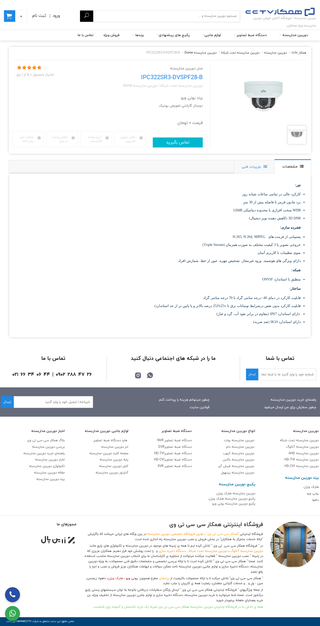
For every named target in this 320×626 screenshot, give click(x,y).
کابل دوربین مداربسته (113, 466)
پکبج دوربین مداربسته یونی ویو (233, 504)
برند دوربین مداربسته (50, 479)
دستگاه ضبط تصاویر (251, 35)
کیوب (227, 453)
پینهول (226, 473)
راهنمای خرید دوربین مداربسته (293, 399)
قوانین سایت (200, 407)
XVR (175, 466)
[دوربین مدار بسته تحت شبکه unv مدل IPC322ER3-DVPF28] (297, 135)
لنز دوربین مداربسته (114, 447)
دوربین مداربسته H (301, 466)
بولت (227, 440)
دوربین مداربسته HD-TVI (301, 459)
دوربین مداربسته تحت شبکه (299, 440)
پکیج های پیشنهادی (174, 35)
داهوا (315, 500)
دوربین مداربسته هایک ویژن (235, 493)
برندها (139, 35)
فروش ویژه (112, 35)
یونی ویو (313, 493)
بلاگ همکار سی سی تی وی (46, 440)
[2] (24, 67)
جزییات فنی (251, 167)
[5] (39, 67)
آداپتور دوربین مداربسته (112, 473)
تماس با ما (86, 35)
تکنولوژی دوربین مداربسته (47, 466)
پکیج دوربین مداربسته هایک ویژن (231, 499)
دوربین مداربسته (295, 35)
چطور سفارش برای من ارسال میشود (290, 407)
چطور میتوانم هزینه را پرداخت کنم (184, 399)
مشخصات (290, 166)
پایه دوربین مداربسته (114, 459)
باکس (226, 459)
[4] (34, 67)
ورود (56, 16)
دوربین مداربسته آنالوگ (302, 447)
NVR (174, 440)
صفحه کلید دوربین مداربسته (108, 453)
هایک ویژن (311, 487)
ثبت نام (39, 16)
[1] (19, 67)
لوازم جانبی (212, 35)
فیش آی (225, 466)
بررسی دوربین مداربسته (48, 447)
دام (228, 447)
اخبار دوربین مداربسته (50, 459)
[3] (29, 67)
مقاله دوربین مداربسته (49, 473)
